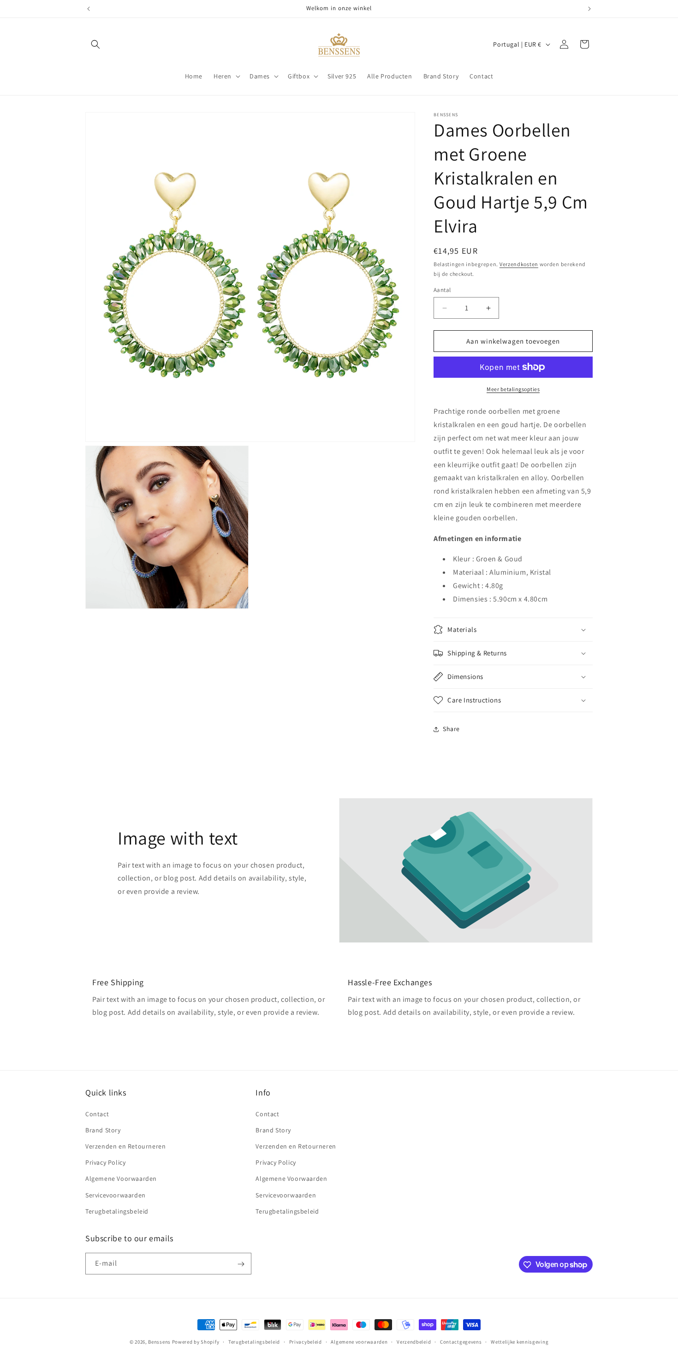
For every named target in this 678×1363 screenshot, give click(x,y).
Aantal (442, 290)
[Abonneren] (241, 1264)
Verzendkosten (519, 264)
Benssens (159, 1342)
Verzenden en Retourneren (125, 1146)
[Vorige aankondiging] (88, 9)
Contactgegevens (461, 1341)
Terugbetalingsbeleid (117, 1211)
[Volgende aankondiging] (589, 9)
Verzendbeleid (414, 1341)
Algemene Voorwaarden (121, 1178)
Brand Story (103, 1129)
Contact (97, 1113)
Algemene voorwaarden (359, 1341)
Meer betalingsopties (513, 389)
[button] (95, 44)
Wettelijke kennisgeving (519, 1341)
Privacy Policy (105, 1162)
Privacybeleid (305, 1341)
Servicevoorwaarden (115, 1194)
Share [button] (451, 729)
